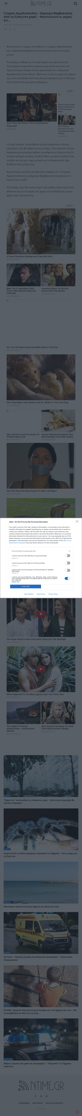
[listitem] (41, 551)
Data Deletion (29, 594)
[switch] (67, 555)
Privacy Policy (53, 594)
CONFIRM (26, 586)
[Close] (78, 522)
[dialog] (41, 558)
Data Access (41, 594)
